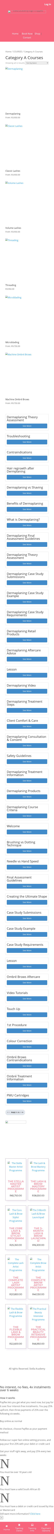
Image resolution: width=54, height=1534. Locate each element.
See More (27, 426)
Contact (27, 37)
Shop (37, 33)
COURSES (17, 51)
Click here (35, 1513)
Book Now (27, 33)
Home (15, 33)
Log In (47, 4)
